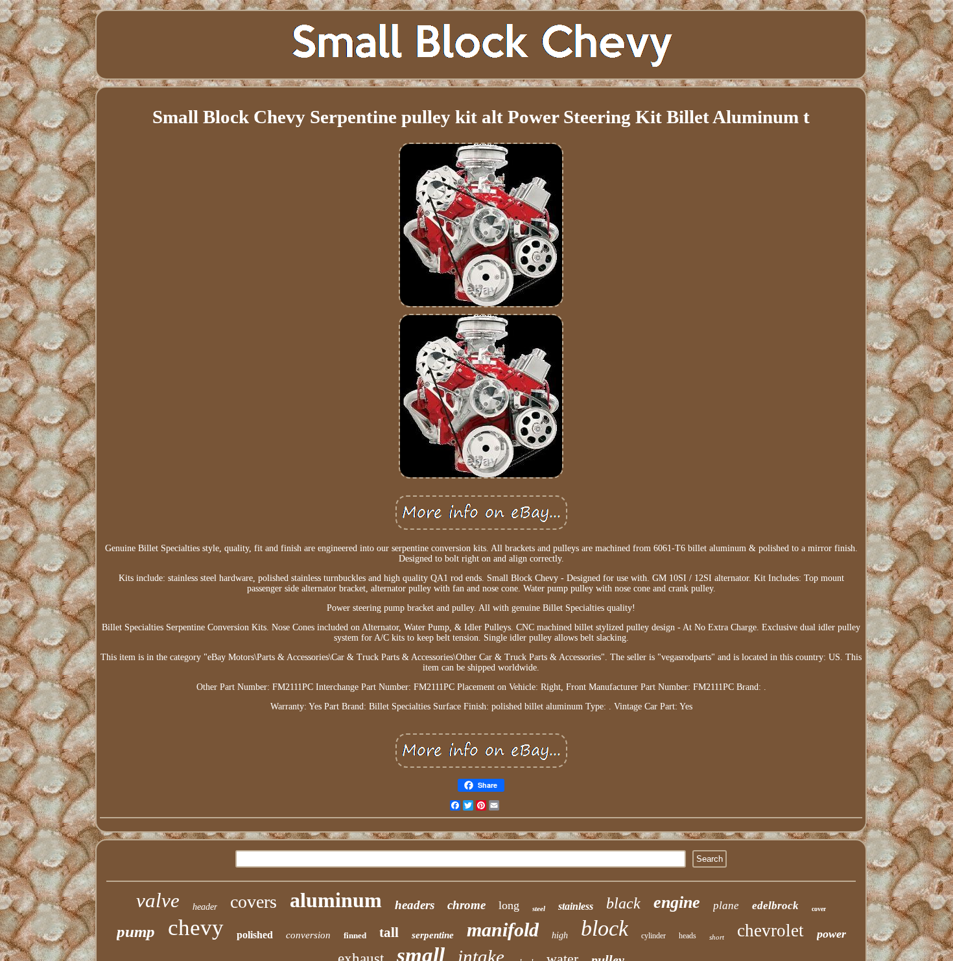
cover (819, 908)
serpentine (433, 935)
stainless (575, 906)
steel (538, 908)
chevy (196, 927)
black (623, 903)
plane (726, 905)
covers (253, 902)
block (604, 928)
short (716, 937)
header (205, 907)
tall (389, 932)
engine (676, 902)
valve (158, 900)
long (509, 905)
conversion (308, 935)
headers (414, 905)
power (831, 933)
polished (255, 934)
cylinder (653, 935)
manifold (503, 929)
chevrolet (770, 930)
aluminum (336, 900)
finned (355, 935)
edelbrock (775, 905)
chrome (466, 905)
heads (687, 935)
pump (136, 931)
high (560, 935)
